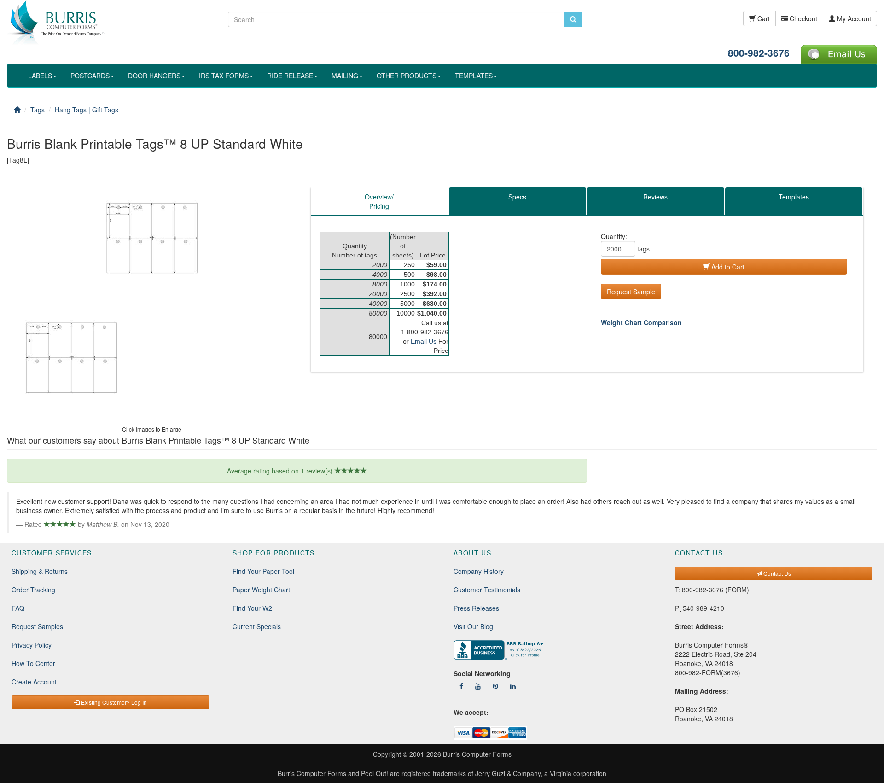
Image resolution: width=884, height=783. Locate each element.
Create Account (34, 681)
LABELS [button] (40, 75)
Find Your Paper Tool (263, 571)
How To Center (33, 663)
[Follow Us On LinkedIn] (513, 686)
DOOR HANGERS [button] (154, 75)
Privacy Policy (32, 644)
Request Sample (631, 291)
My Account (853, 18)
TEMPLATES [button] (474, 75)
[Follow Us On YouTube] (478, 686)
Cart (763, 18)
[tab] (655, 201)
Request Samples (37, 626)
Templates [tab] (794, 196)
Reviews (655, 196)
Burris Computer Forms (477, 754)
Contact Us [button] (776, 573)
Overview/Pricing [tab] (379, 201)
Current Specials (257, 626)
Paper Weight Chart (261, 589)
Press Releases (476, 608)
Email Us (423, 341)
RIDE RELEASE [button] (290, 75)
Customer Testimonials (487, 589)
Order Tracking (33, 589)
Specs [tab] (517, 196)
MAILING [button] (345, 75)
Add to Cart (727, 266)
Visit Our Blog (473, 626)
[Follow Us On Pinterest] (495, 686)
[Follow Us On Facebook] (461, 686)
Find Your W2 (252, 608)
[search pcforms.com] (573, 19)
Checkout (802, 18)
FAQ (18, 608)
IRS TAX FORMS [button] (224, 75)
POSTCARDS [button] (90, 75)
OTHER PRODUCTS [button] (406, 75)
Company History (479, 571)
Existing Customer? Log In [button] (113, 702)
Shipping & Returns (40, 571)
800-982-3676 (759, 52)
